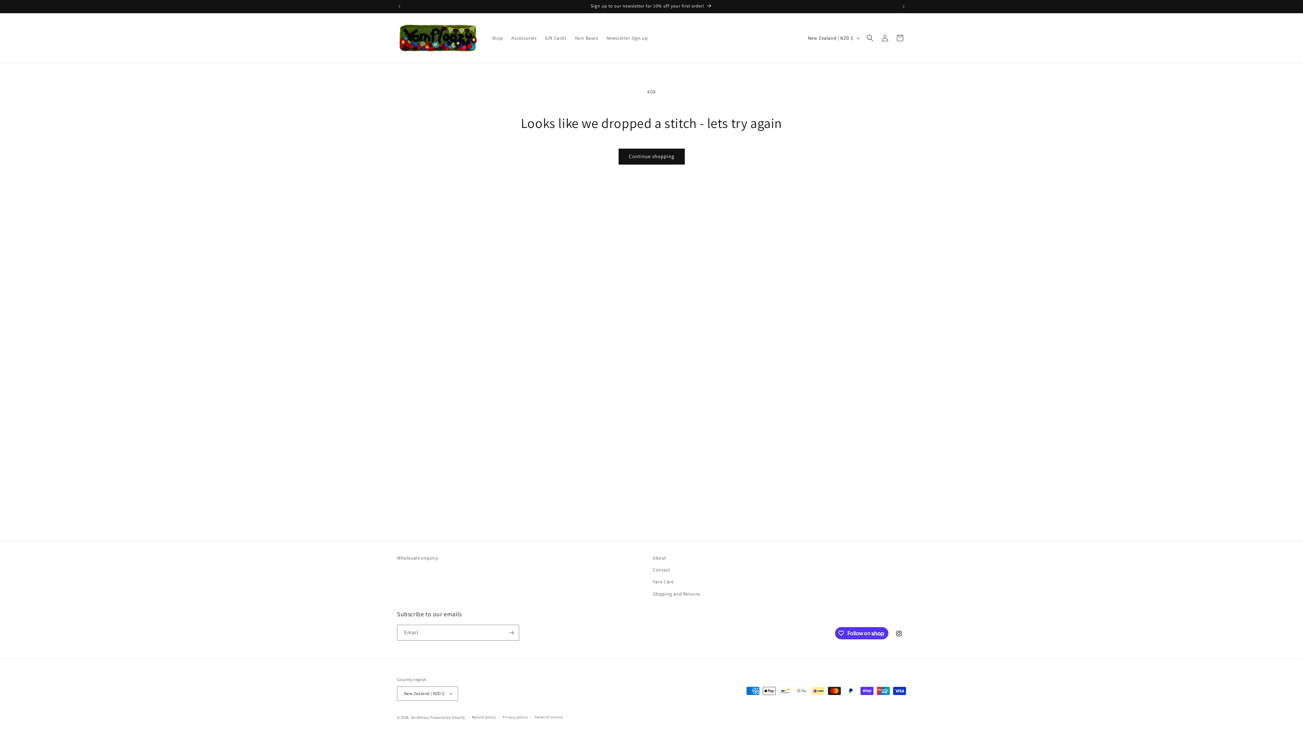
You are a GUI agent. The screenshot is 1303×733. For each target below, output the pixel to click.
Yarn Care (663, 582)
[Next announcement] (903, 6)
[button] (870, 38)
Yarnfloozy (420, 717)
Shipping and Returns (676, 594)
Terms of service (548, 717)
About (659, 558)
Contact (661, 570)
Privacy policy (515, 717)
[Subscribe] (511, 633)
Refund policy (484, 717)
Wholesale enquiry (417, 558)
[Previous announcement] (399, 6)
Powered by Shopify (447, 717)
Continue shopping (652, 156)
